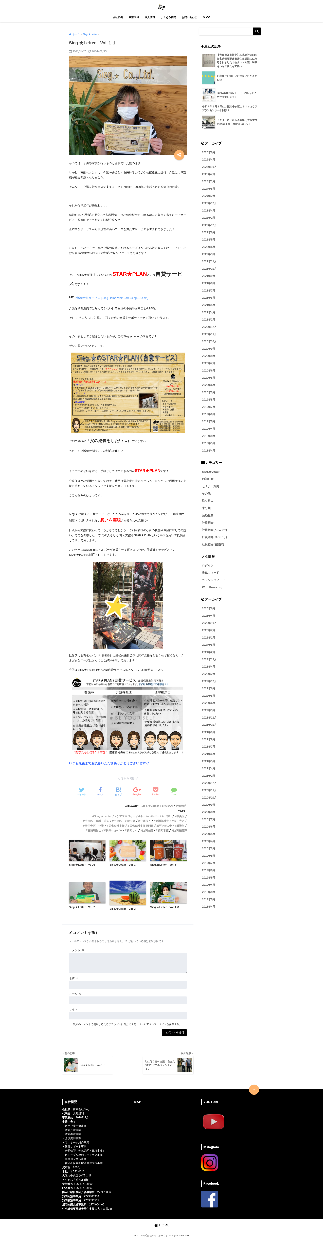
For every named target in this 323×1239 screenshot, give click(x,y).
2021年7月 (208, 290)
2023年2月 (208, 217)
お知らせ (207, 479)
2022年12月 (209, 225)
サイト (73, 1009)
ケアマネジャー (126, 816)
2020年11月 (209, 334)
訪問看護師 (180, 830)
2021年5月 (208, 305)
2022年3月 (208, 254)
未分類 (206, 508)
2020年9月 (208, 348)
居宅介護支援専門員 (141, 825)
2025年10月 (209, 167)
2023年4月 (208, 210)
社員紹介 (207, 522)
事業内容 (134, 17)
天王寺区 (179, 821)
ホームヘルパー (149, 816)
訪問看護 (163, 830)
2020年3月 (208, 392)
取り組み (167, 805)
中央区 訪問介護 (124, 821)
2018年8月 (208, 436)
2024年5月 (208, 188)
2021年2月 (208, 319)
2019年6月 (208, 414)
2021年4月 (208, 312)
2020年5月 (208, 377)
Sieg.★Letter (150, 805)
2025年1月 (208, 181)
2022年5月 (208, 239)
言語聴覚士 (94, 830)
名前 (73, 978)
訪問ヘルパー (114, 830)
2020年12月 (209, 327)
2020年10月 (209, 341)
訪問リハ (132, 830)
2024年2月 (208, 196)
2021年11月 (209, 261)
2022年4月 (208, 247)
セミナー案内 (210, 486)
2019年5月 (208, 421)
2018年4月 (208, 450)
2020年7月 (208, 363)
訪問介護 (147, 830)
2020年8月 (208, 356)
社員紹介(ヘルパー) (214, 530)
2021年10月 (209, 268)
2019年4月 (208, 428)
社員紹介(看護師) (213, 544)
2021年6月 (208, 297)
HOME (163, 1225)
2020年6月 (208, 370)
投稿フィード (210, 572)
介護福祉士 (162, 821)
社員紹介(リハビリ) (214, 537)
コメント (76, 950)
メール (75, 993)
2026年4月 (208, 159)
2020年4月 (208, 385)
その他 (206, 493)
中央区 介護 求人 (97, 821)
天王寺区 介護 (94, 825)
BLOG (206, 17)
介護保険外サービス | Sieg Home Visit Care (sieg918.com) (111, 298)
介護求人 (145, 821)
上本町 (168, 816)
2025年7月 (208, 174)
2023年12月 (209, 203)
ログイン (207, 565)
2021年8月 (208, 283)
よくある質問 (168, 17)
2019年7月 (208, 407)
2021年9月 (208, 276)
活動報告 (181, 805)
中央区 (180, 816)
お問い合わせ (189, 17)
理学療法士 (165, 825)
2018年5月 (208, 443)
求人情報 (150, 17)
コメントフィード (213, 580)
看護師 (180, 825)
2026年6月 (208, 152)
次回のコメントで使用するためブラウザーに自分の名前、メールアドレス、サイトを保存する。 (127, 1024)
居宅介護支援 (117, 825)
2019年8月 (208, 399)
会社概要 (118, 17)
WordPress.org (212, 587)
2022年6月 (208, 232)
